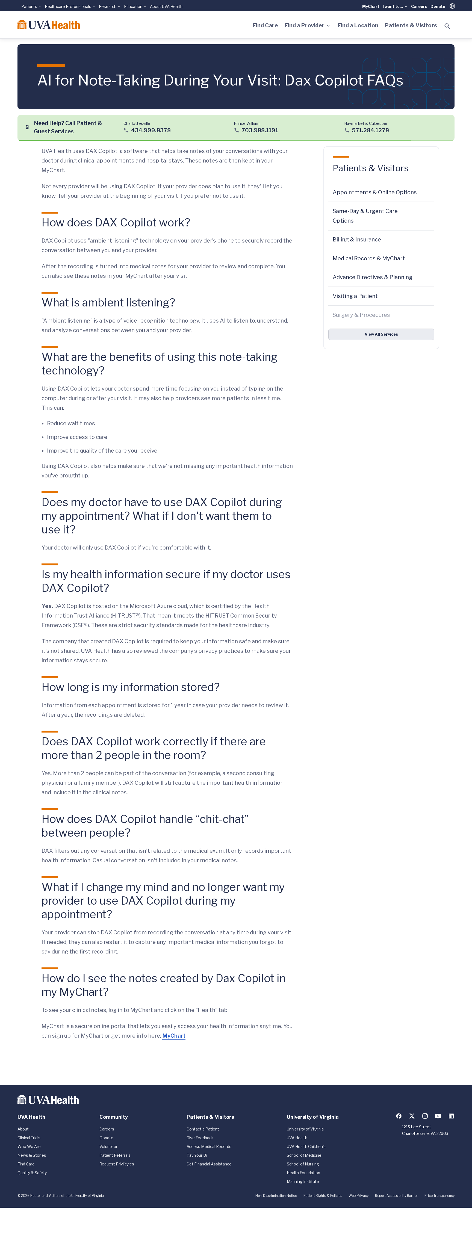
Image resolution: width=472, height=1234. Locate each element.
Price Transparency (439, 1196)
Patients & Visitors (411, 25)
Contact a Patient (203, 1129)
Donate (437, 6)
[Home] (48, 24)
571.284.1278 (370, 130)
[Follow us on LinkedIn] (451, 1116)
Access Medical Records (209, 1146)
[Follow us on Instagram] (425, 1116)
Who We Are (29, 1146)
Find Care (265, 25)
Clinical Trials (28, 1137)
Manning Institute (303, 1181)
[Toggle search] (447, 26)
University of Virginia (305, 1129)
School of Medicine (304, 1155)
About (23, 1129)
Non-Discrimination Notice (276, 1196)
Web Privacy (358, 1196)
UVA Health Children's (306, 1146)
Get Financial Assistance (209, 1164)
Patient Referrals (115, 1155)
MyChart (370, 6)
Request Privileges (116, 1164)
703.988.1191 (259, 130)
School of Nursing (303, 1164)
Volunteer (108, 1146)
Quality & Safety (32, 1172)
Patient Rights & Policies (322, 1196)
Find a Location (358, 25)
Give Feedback (200, 1137)
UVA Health (297, 1137)
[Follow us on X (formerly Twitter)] (412, 1116)
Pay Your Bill (197, 1155)
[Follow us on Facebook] (399, 1116)
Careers (419, 6)
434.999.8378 (151, 130)
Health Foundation (303, 1172)
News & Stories (31, 1155)
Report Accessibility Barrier (396, 1196)
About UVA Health (166, 6)
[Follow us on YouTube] (438, 1116)
